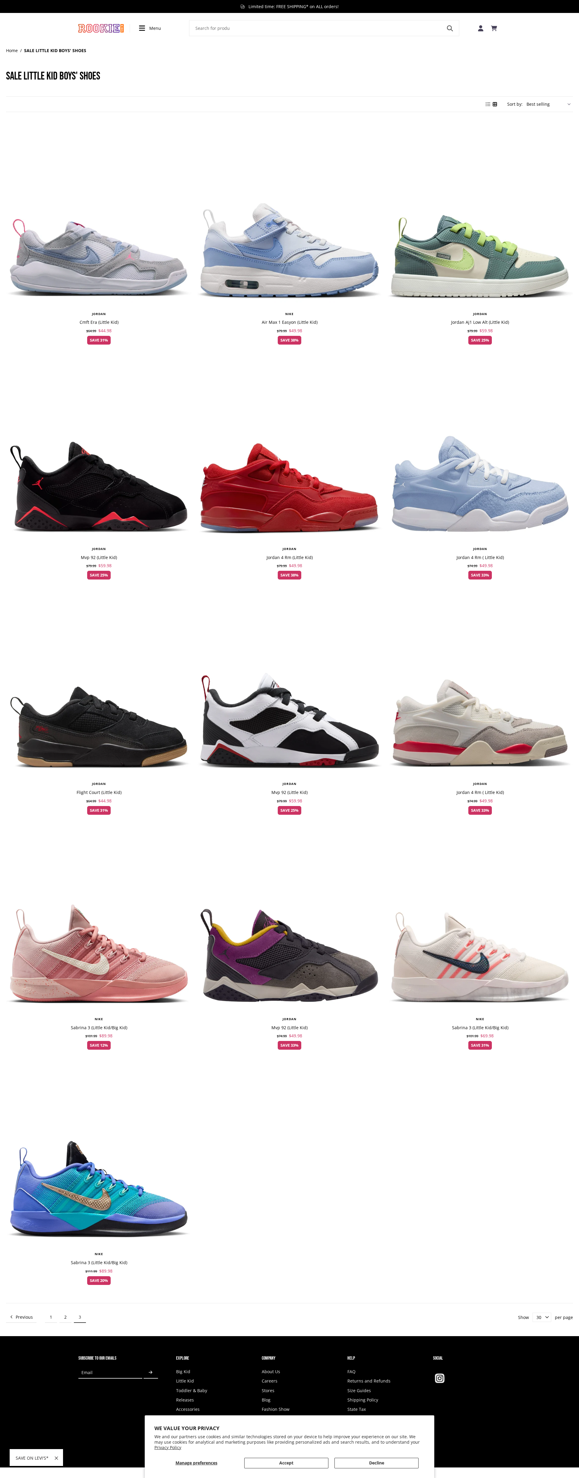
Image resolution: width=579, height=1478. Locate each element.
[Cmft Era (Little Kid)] (99, 213)
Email (87, 1372)
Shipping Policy (362, 1400)
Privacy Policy (167, 1447)
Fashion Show (276, 1409)
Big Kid (183, 1371)
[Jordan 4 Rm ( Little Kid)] (480, 448)
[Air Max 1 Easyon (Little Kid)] (289, 213)
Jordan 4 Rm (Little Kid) (290, 557)
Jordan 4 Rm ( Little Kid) (480, 557)
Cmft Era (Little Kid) (99, 322)
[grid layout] (495, 104)
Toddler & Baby (191, 1390)
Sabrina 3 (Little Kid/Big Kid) (99, 1027)
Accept (286, 1463)
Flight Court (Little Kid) (99, 792)
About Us (271, 1371)
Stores (268, 1390)
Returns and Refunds (369, 1381)
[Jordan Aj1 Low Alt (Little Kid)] (480, 213)
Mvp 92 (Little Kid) (99, 557)
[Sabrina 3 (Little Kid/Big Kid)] (99, 918)
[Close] (56, 1458)
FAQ (351, 1371)
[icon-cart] (494, 28)
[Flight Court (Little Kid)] (99, 683)
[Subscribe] (151, 1372)
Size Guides (359, 1390)
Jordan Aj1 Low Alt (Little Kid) (480, 322)
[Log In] (480, 28)
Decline (376, 1463)
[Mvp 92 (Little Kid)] (99, 448)
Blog (266, 1400)
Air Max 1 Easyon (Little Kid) (290, 322)
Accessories (188, 1409)
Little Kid (185, 1381)
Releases (185, 1400)
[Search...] (450, 28)
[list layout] (488, 104)
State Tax (356, 1409)
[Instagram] (439, 1378)
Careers (269, 1381)
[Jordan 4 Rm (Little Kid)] (289, 448)
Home (12, 50)
